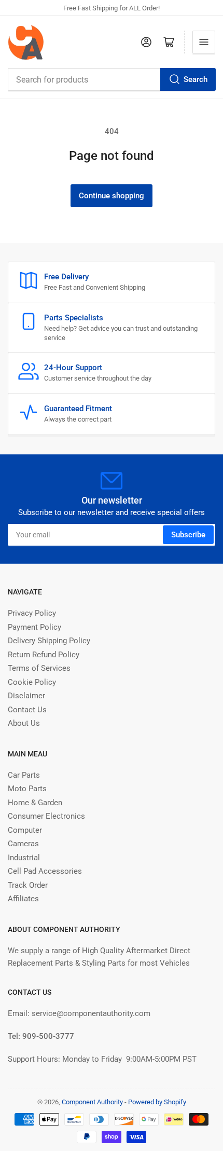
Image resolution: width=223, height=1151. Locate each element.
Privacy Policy (32, 613)
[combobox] (111, 79)
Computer (25, 830)
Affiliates (23, 898)
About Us (24, 723)
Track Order (28, 885)
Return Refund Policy (43, 654)
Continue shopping (111, 195)
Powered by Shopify (157, 1102)
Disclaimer (26, 695)
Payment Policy (34, 627)
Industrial (24, 857)
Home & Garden (35, 802)
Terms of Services (39, 668)
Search (195, 79)
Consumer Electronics (46, 816)
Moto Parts (27, 788)
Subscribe (188, 534)
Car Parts (24, 775)
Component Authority (92, 1102)
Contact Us (27, 709)
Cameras (23, 843)
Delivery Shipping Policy (49, 640)
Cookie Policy (32, 682)
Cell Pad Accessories (45, 871)
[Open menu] (203, 42)
